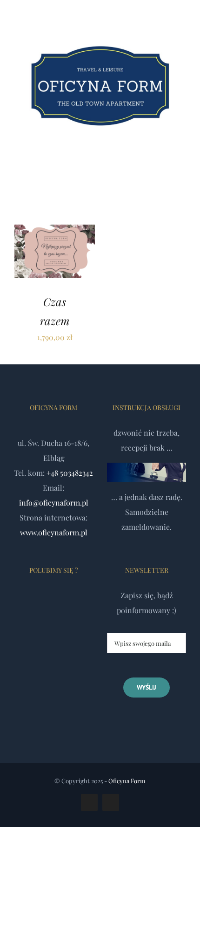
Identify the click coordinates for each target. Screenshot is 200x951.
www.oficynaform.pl (53, 532)
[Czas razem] (54, 232)
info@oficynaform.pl (53, 502)
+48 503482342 (70, 473)
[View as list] (108, 187)
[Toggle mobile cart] (165, 163)
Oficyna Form (127, 781)
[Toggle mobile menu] (182, 163)
